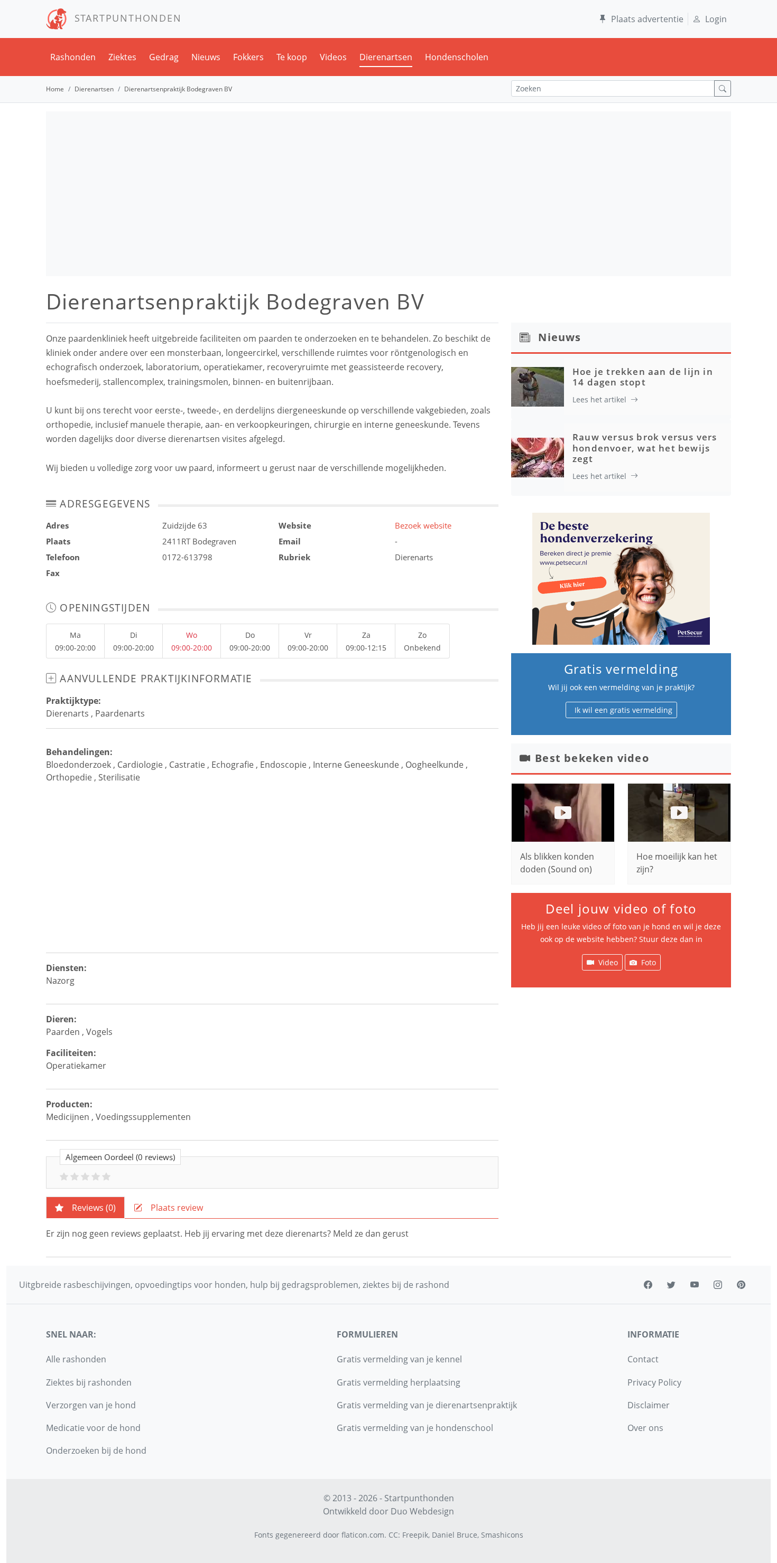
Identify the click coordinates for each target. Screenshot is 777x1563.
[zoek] (722, 88)
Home (55, 88)
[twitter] (671, 1285)
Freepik (415, 1535)
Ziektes (122, 57)
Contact (643, 1359)
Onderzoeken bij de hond (96, 1450)
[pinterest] (741, 1285)
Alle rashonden (76, 1359)
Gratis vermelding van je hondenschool (415, 1428)
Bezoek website (423, 525)
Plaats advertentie (647, 19)
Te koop (291, 57)
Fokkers (248, 57)
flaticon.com (362, 1535)
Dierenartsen (385, 57)
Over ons (645, 1428)
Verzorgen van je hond (91, 1405)
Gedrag (164, 57)
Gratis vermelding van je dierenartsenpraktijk (427, 1405)
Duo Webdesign (422, 1511)
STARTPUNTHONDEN (124, 18)
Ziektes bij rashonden (89, 1382)
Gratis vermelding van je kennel (399, 1359)
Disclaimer (648, 1405)
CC (393, 1535)
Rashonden (73, 57)
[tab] (85, 1208)
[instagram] (718, 1285)
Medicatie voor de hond (93, 1428)
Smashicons (502, 1535)
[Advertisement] (388, 194)
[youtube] (694, 1285)
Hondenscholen (456, 57)
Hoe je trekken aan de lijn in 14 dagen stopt (642, 376)
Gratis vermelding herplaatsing (398, 1382)
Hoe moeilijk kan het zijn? (676, 863)
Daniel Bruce (454, 1535)
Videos (333, 57)
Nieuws (205, 57)
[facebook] (648, 1285)
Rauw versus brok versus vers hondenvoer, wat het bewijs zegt (644, 448)
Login (716, 19)
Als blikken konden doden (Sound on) (557, 863)
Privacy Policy (654, 1382)
